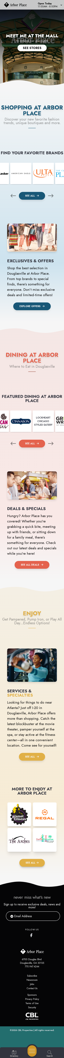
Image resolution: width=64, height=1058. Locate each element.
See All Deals (30, 564)
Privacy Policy (32, 999)
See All (30, 195)
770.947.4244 (32, 966)
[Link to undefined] (21, 173)
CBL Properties (25, 1030)
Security (32, 1007)
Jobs (32, 984)
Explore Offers (29, 306)
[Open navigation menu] (32, 1051)
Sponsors (32, 995)
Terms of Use (32, 1003)
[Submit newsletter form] (54, 916)
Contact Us (32, 988)
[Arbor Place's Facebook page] (32, 934)
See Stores (32, 48)
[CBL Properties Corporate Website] (32, 1016)
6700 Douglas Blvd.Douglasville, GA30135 (32, 961)
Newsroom (32, 980)
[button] (50, 4)
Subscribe (32, 976)
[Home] (16, 4)
